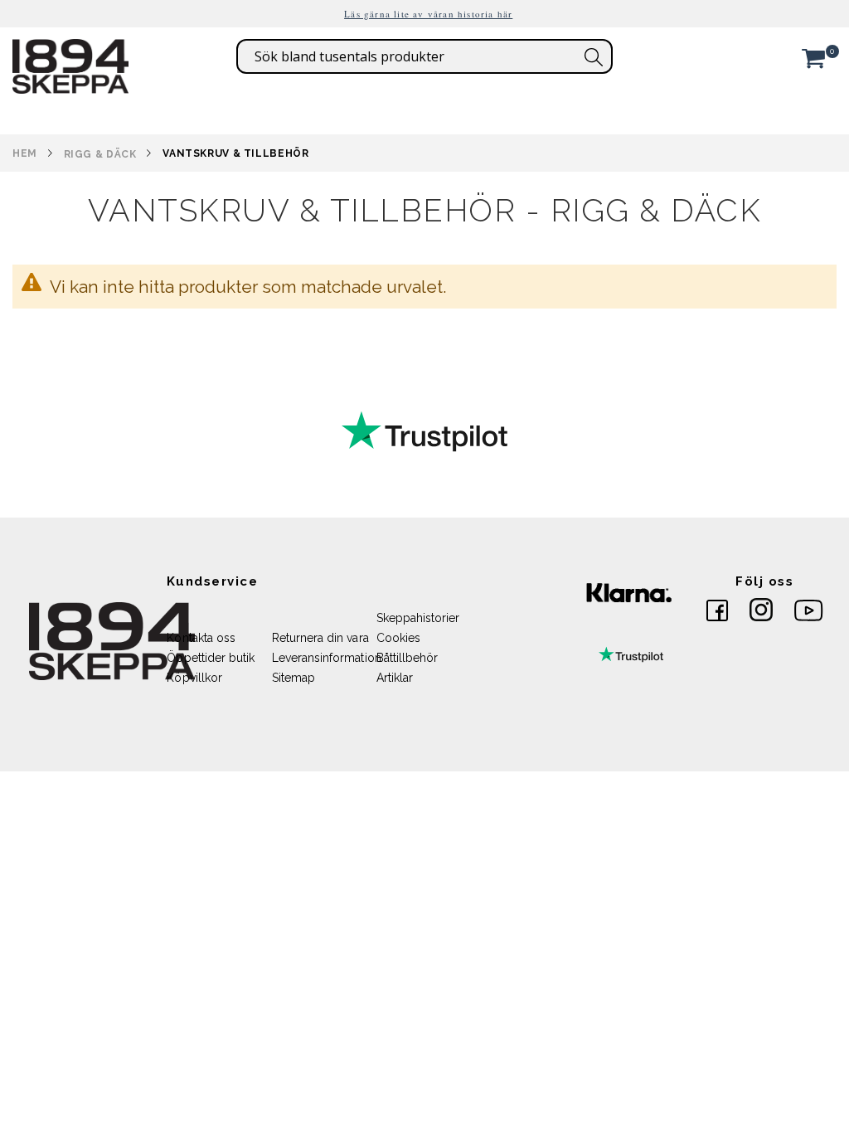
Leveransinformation (326, 657)
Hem (24, 153)
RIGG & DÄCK (100, 154)
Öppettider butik (211, 657)
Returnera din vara (320, 637)
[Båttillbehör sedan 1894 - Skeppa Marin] (70, 85)
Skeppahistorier (418, 618)
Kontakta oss (201, 637)
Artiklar (395, 677)
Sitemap (293, 677)
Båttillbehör (407, 657)
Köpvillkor (194, 677)
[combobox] (424, 56)
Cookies (398, 637)
